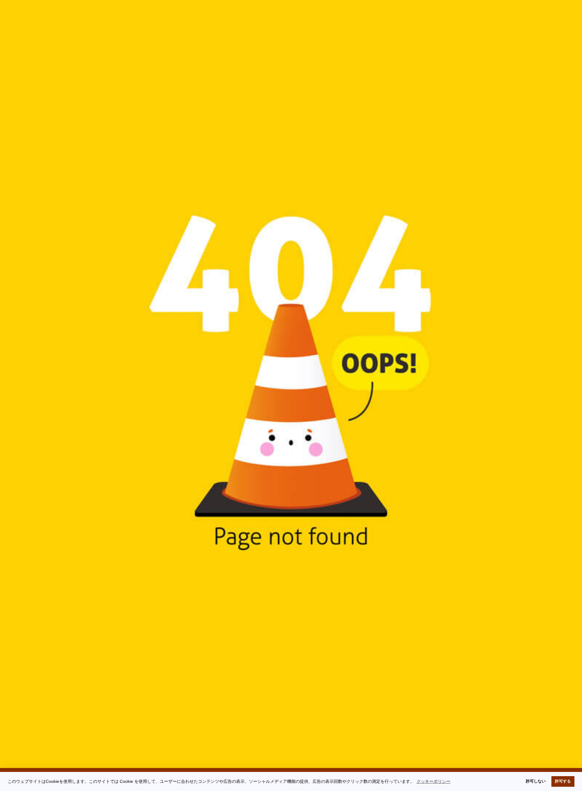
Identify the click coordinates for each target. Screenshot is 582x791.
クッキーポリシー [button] (433, 781)
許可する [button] (563, 781)
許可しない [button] (536, 781)
